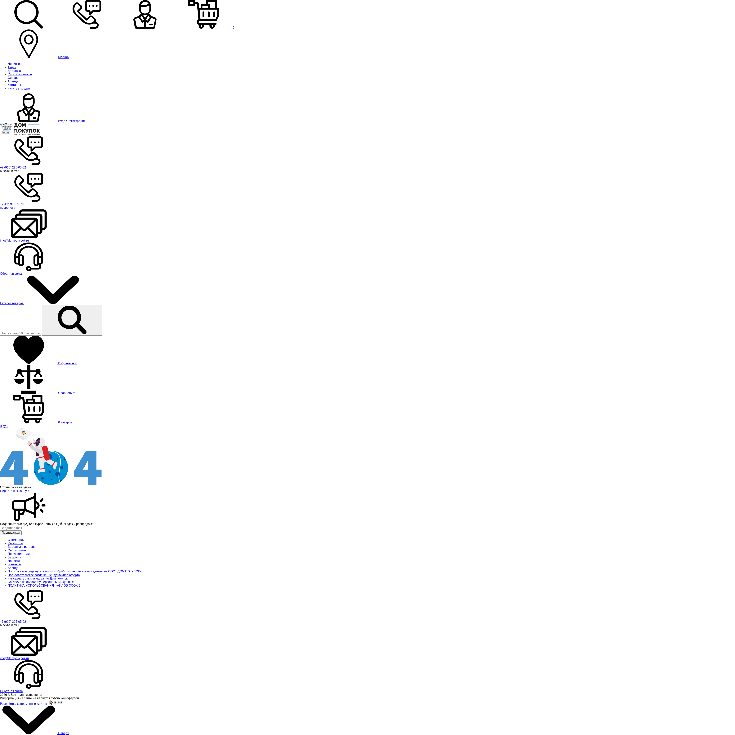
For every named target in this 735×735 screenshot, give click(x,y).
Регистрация (77, 121)
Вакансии (14, 557)
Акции (12, 67)
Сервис (13, 77)
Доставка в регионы (22, 546)
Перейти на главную (14, 490)
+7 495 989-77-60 (12, 204)
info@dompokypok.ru (14, 240)
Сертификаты (17, 550)
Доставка (14, 70)
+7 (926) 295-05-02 (13, 167)
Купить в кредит (19, 88)
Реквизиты (15, 543)
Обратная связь (11, 273)
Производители (19, 553)
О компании (16, 539)
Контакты (14, 84)
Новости (14, 560)
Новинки (14, 63)
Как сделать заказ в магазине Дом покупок (38, 578)
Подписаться (11, 532)
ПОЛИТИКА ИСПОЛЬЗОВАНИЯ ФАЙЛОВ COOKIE (44, 585)
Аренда (13, 81)
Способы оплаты (20, 74)
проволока (7, 207)
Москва (63, 57)
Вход (61, 121)
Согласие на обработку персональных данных (41, 582)
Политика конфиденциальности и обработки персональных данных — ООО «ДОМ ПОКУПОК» (74, 571)
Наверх (63, 733)
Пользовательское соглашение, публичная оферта (44, 575)
